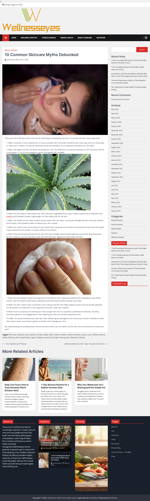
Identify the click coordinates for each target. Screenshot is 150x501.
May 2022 (114, 194)
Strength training (58, 337)
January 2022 (116, 211)
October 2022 (116, 172)
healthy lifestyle (73, 334)
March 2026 (115, 117)
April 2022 (114, 198)
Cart (112, 431)
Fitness (40, 334)
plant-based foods (23, 337)
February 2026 (116, 122)
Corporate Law (22, 334)
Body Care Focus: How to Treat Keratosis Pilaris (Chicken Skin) (16, 387)
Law (89, 334)
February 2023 (116, 156)
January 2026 (116, 126)
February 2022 (116, 206)
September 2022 (117, 177)
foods (45, 334)
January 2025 (116, 139)
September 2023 (117, 143)
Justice (84, 334)
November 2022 (117, 168)
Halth (51, 334)
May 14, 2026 (59, 448)
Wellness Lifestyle (29, 37)
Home (13, 37)
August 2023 (115, 147)
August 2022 (115, 181)
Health (56, 334)
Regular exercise (44, 337)
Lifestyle (95, 334)
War (68, 337)
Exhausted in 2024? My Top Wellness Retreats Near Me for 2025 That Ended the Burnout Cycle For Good (129, 75)
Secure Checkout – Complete (121, 452)
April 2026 (114, 113)
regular (33, 337)
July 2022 (114, 185)
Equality (32, 334)
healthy (9, 216)
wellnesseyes (11, 60)
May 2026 (114, 109)
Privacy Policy (116, 448)
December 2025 (116, 130)
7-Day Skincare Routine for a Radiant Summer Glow (55, 386)
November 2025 (117, 134)
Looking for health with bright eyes (61, 497)
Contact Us (115, 435)
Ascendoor (93, 497)
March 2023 (115, 151)
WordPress (113, 497)
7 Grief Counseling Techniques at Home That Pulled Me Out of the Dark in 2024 (128, 61)
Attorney (12, 334)
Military (11, 337)
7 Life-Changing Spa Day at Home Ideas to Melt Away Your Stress (60, 457)
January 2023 (116, 160)
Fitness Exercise (49, 37)
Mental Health (66, 37)
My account (115, 443)
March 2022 (115, 202)
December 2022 (116, 164)
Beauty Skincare (85, 37)
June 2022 (114, 189)
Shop (113, 456)
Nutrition (101, 37)
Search (142, 49)
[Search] (146, 37)
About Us (114, 426)
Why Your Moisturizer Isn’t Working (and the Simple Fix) (91, 386)
